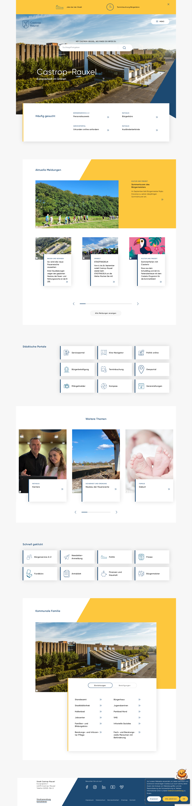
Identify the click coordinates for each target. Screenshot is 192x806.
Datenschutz (100, 800)
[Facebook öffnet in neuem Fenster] (87, 787)
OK (184, 799)
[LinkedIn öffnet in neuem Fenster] (104, 787)
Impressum (90, 800)
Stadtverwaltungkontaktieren (44, 800)
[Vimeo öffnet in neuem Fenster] (122, 787)
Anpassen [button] (154, 799)
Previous (73, 303)
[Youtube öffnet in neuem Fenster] (113, 787)
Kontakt (133, 800)
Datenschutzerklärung (175, 791)
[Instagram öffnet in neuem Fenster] (95, 787)
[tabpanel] (58, 262)
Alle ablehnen (171, 799)
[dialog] (167, 791)
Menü (161, 21)
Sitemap (124, 800)
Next (137, 303)
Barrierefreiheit (113, 800)
